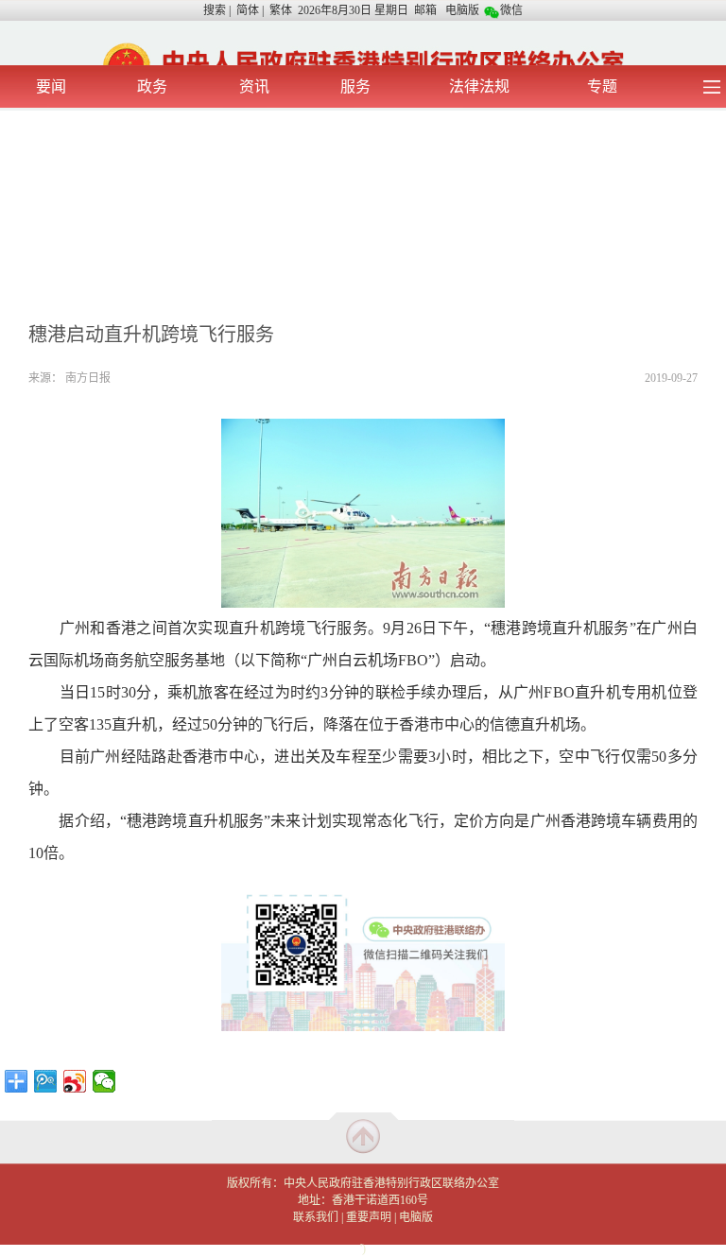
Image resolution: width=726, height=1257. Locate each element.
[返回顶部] (363, 1135)
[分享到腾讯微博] (46, 1081)
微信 (511, 10)
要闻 (51, 86)
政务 (152, 86)
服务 (355, 86)
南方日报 (88, 378)
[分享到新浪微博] (75, 1081)
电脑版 (462, 10)
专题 (602, 86)
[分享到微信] (104, 1081)
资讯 (254, 86)
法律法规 (479, 86)
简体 (247, 10)
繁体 (280, 10)
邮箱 (425, 10)
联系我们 (315, 1217)
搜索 (214, 10)
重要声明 (368, 1217)
